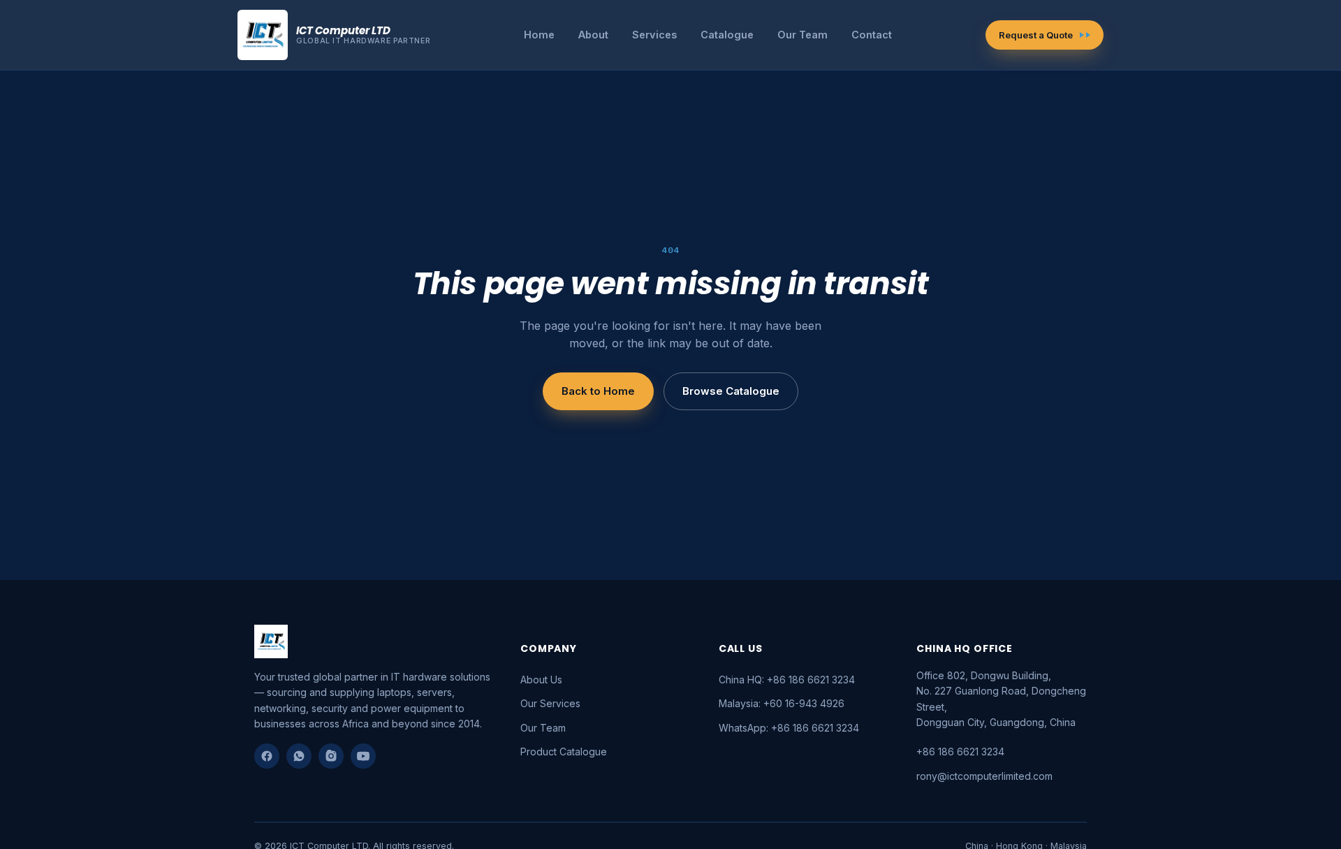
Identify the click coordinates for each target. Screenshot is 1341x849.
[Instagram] (331, 756)
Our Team (802, 35)
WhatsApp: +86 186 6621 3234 (789, 728)
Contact (871, 35)
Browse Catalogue (730, 391)
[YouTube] (363, 756)
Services (654, 35)
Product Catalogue (563, 751)
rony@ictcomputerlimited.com (984, 776)
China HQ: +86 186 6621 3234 (787, 679)
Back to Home (598, 391)
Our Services (550, 703)
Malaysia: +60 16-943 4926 (781, 703)
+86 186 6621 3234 (960, 751)
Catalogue (727, 35)
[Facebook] (266, 756)
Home (539, 35)
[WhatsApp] (299, 756)
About (593, 35)
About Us (541, 679)
